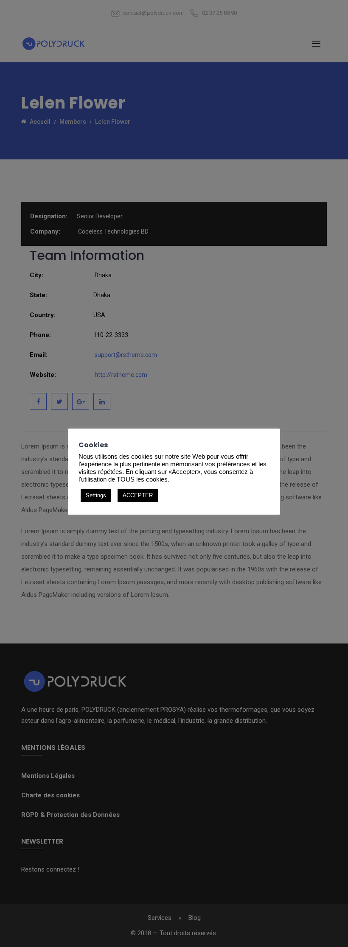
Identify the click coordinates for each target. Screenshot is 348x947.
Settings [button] (96, 495)
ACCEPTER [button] (138, 495)
